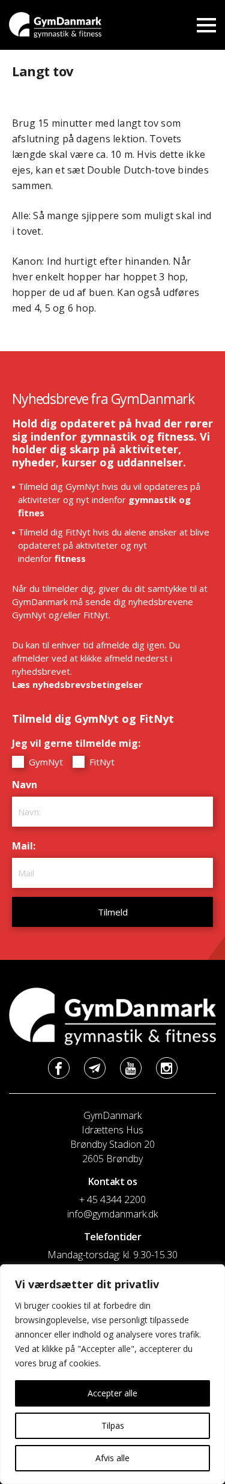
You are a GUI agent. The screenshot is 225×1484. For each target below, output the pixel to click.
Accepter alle (112, 1393)
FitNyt (100, 762)
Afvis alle (112, 1458)
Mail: (26, 845)
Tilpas (112, 1425)
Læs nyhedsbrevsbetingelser (77, 684)
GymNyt (45, 762)
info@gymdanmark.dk (112, 1213)
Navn (27, 784)
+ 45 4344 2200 (112, 1199)
